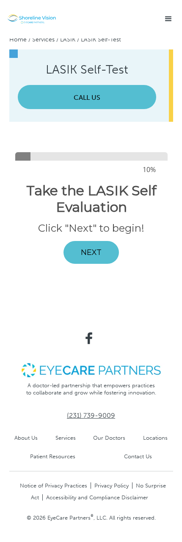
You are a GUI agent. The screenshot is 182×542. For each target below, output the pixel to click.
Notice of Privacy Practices (53, 485)
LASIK (67, 39)
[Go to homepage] (31, 19)
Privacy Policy (111, 485)
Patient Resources (52, 456)
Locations (155, 438)
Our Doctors (109, 438)
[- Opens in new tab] (91, 370)
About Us (26, 438)
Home (18, 39)
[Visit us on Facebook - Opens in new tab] (89, 338)
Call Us (87, 97)
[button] (168, 19)
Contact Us (138, 456)
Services (43, 39)
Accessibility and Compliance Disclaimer (97, 497)
